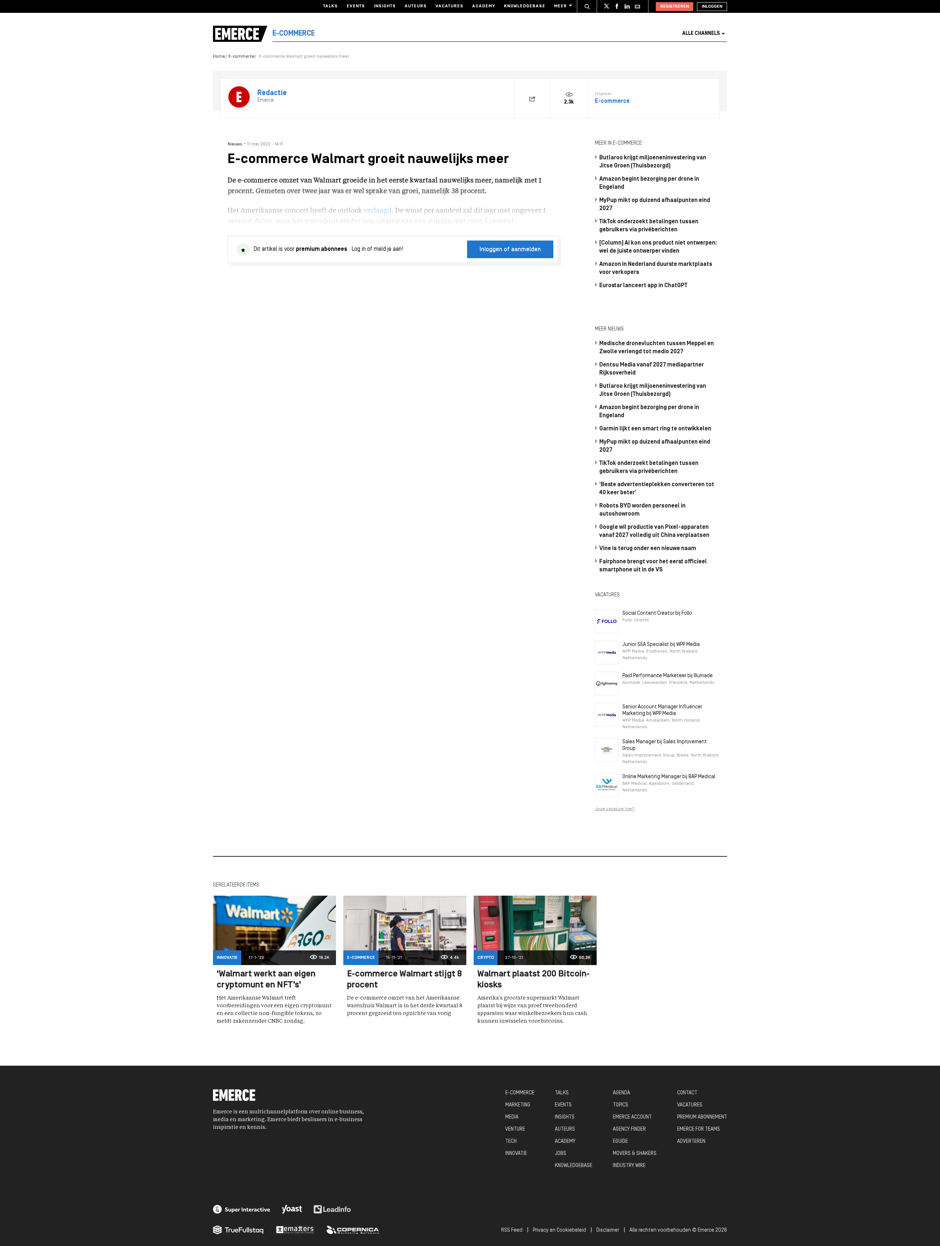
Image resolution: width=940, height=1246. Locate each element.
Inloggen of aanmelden (510, 250)
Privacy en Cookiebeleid (559, 1230)
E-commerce (241, 56)
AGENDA (621, 1093)
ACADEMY (565, 1141)
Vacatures (449, 6)
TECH (511, 1141)
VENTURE (515, 1129)
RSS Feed (512, 1230)
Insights (385, 6)
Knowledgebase (524, 6)
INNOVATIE (516, 1153)
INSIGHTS (565, 1117)
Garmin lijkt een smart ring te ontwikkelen (655, 429)
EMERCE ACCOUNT (632, 1117)
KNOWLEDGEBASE (573, 1166)
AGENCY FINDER (629, 1129)
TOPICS (620, 1105)
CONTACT (687, 1093)
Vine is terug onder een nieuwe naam (647, 549)
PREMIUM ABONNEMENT (702, 1117)
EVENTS (563, 1105)
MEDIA (511, 1117)
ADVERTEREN (691, 1141)
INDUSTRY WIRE (629, 1166)
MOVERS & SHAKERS (635, 1153)
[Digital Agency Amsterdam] (241, 1209)
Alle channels (701, 33)
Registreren (674, 6)
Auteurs (416, 6)
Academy (483, 6)
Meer (560, 6)
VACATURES (689, 1105)
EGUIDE (620, 1141)
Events (356, 6)
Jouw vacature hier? (615, 809)
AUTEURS (565, 1129)
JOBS (560, 1153)
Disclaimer (607, 1230)
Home (219, 56)
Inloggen (712, 6)
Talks (330, 6)
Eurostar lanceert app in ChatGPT (643, 286)
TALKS (562, 1093)
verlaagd (378, 210)
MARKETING (517, 1105)
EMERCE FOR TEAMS (698, 1129)
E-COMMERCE (519, 1093)
